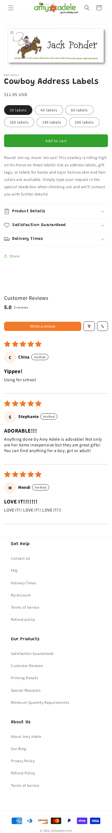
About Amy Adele (26, 736)
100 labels (19, 122)
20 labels (18, 110)
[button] (11, 8)
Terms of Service (25, 607)
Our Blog (18, 748)
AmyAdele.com (61, 830)
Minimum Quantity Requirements (40, 702)
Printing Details (24, 677)
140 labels (51, 122)
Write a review (42, 326)
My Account (21, 595)
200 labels (84, 122)
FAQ (14, 570)
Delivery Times (23, 582)
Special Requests (26, 690)
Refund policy (23, 619)
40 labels (49, 110)
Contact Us (20, 558)
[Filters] (89, 326)
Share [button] (15, 256)
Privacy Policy (23, 760)
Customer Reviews (27, 665)
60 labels (79, 110)
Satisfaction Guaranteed (32, 653)
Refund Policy (23, 773)
